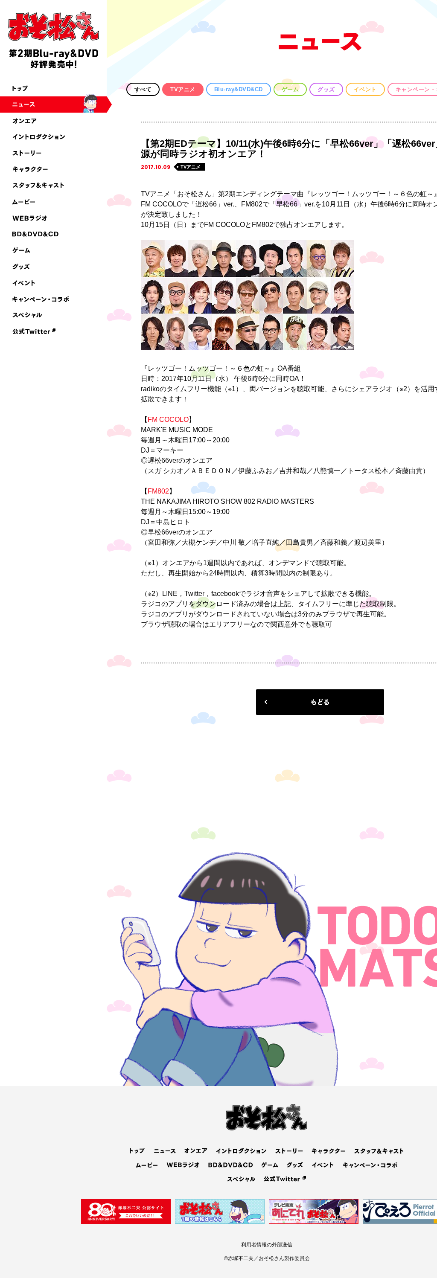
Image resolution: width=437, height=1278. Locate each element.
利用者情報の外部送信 (266, 1244)
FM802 (158, 491)
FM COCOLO (168, 419)
